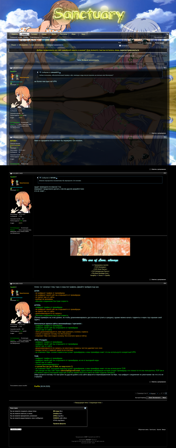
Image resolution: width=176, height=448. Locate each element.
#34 (165, 283)
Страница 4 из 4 (142, 56)
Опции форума (34, 37)
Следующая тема (95, 403)
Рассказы (63, 34)
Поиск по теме (150, 64)
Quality (107, 275)
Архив (159, 429)
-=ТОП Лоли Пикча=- (100, 269)
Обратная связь (143, 429)
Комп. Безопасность (38, 45)
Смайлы (56, 414)
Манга (54, 34)
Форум (24, 34)
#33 (165, 173)
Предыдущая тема (81, 403)
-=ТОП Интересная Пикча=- (100, 271)
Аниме (44, 34)
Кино (83, 34)
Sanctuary (153, 429)
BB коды (56, 411)
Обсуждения (23, 45)
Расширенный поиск (160, 37)
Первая (153, 56)
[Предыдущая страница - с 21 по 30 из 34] (157, 56)
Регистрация (159, 43)
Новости (15, 34)
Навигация (45, 37)
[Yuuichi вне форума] (21, 97)
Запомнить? (125, 45)
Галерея (34, 34)
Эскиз (101, 275)
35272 (20, 117)
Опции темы (139, 64)
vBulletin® (88, 439)
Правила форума (59, 424)
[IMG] (55, 416)
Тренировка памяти (101, 265)
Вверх (164, 397)
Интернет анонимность (90, 60)
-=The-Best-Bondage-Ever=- (100, 273)
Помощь (148, 43)
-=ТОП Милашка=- (100, 267)
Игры (73, 34)
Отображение (160, 64)
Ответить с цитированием (159, 133)
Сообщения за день (16, 37)
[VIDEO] (56, 418)
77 (19, 159)
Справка (25, 37)
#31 (165, 67)
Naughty (93, 275)
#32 (165, 137)
